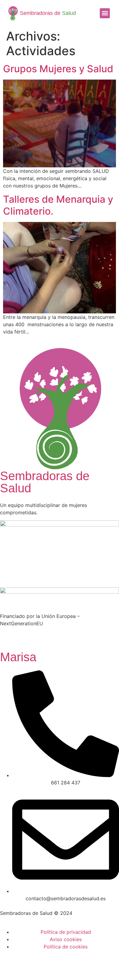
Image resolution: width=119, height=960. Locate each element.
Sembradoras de (48, 13)
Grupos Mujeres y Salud (58, 69)
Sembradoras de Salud (44, 482)
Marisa (18, 657)
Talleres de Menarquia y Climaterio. (58, 205)
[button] (105, 13)
